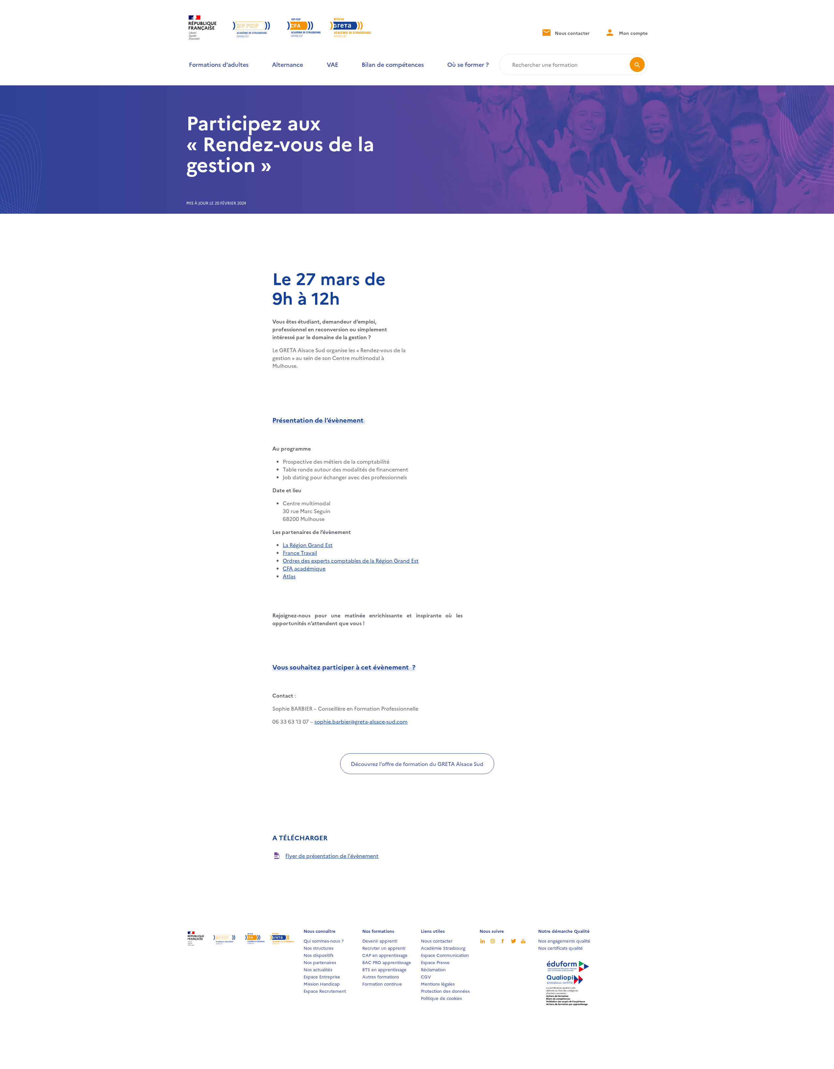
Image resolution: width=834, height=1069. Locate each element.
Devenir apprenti (379, 941)
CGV (426, 976)
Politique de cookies (441, 998)
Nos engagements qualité (564, 941)
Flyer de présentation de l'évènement (332, 855)
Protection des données (445, 991)
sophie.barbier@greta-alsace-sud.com (361, 721)
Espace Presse (435, 962)
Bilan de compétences (393, 64)
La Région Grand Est (308, 544)
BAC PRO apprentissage (386, 962)
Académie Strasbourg (443, 948)
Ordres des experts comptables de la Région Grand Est (351, 560)
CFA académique (304, 568)
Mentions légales (438, 984)
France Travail (300, 552)
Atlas (289, 576)
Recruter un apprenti (383, 948)
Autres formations (380, 976)
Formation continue (382, 984)
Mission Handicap (322, 984)
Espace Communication (445, 955)
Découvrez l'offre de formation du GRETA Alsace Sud (417, 763)
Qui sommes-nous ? (324, 941)
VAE (332, 64)
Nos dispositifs (319, 955)
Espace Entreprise (322, 976)
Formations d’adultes (219, 64)
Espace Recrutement (325, 991)
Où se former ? (468, 64)
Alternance (287, 64)
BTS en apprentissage (384, 969)
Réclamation (433, 969)
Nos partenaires (320, 962)
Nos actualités (318, 969)
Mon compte (633, 33)
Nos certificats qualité (560, 948)
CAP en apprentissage (385, 955)
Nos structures (319, 948)
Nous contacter (572, 33)
